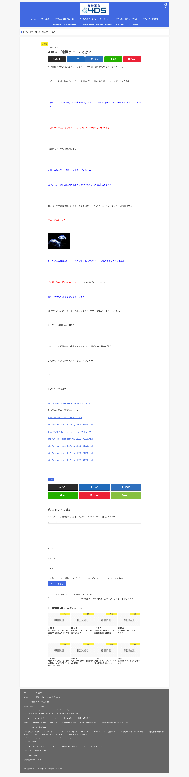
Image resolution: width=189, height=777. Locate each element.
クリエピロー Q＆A (46, 710)
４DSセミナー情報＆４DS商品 (126, 19)
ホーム (33, 19)
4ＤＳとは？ (45, 19)
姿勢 (51, 480)
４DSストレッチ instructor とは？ (35, 750)
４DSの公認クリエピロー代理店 (34, 706)
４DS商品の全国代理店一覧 (64, 19)
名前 (51, 549)
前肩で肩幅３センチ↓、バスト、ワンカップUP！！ (71, 432)
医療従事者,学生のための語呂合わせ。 (48, 697)
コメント (52, 522)
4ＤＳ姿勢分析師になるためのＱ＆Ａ (53, 734)
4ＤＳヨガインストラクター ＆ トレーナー (94, 19)
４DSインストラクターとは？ (48, 738)
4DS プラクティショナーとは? (64, 738)
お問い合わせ (133, 24)
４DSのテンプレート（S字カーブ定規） (45, 722)
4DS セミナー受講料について (89, 722)
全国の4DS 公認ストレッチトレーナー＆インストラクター (103, 24)
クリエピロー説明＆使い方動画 (31, 710)
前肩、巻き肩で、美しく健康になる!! (65, 417)
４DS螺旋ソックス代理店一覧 (69, 713)
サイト (50, 568)
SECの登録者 (32, 741)
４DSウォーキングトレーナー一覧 (66, 24)
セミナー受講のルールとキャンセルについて (116, 722)
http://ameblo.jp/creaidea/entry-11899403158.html (70, 424)
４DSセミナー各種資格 (150, 19)
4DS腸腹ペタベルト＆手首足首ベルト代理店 (42, 713)
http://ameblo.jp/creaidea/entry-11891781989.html (70, 439)
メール (51, 558)
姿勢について (28, 697)
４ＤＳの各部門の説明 (69, 722)
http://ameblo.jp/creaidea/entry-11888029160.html (70, 453)
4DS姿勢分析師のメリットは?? (31, 738)
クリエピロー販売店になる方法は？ (61, 710)
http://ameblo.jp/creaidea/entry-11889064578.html (70, 446)
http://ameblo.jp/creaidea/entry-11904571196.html (70, 403)
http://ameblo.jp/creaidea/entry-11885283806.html (70, 460)
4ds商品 (26, 722)
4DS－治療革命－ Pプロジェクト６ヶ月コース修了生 (59, 732)
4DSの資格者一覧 (109, 732)
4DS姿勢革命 (41, 769)
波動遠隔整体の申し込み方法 (33, 760)
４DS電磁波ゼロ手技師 (31, 732)
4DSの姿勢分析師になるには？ (79, 734)
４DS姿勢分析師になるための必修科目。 (132, 732)
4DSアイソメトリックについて (91, 732)
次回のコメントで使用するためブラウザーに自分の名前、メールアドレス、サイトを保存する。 (88, 578)
